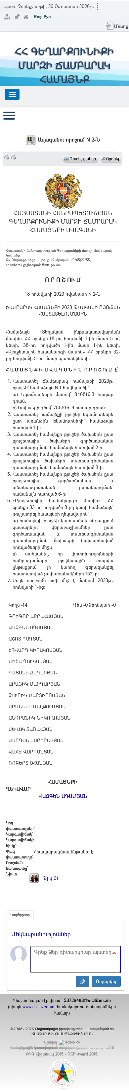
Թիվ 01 (50, 878)
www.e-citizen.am (39, 1007)
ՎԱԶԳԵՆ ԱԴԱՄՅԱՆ (62, 796)
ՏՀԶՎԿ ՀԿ (72, 1042)
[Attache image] (82, 981)
